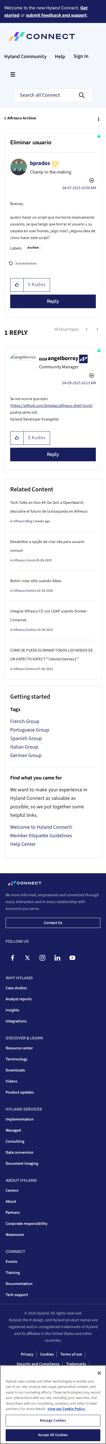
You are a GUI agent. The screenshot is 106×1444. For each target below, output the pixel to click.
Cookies (47, 1354)
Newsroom (15, 1235)
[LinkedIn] (57, 958)
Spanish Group (26, 738)
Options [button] (98, 118)
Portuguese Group (29, 729)
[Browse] (12, 74)
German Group (26, 755)
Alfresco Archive (21, 118)
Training (13, 1273)
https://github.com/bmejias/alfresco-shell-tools (51, 406)
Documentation (19, 1284)
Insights (12, 1010)
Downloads (15, 1070)
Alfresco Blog (23, 521)
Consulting (15, 1141)
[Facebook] (12, 958)
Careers (12, 1190)
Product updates (20, 1092)
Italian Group (24, 746)
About (11, 1201)
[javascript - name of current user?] (97, 329)
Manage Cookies (53, 1420)
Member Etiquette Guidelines (41, 835)
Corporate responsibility (26, 1224)
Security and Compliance (38, 1364)
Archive (33, 247)
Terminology (16, 1059)
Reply (53, 301)
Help (60, 56)
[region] (53, 1404)
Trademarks (76, 1364)
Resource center (19, 1048)
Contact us (53, 923)
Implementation (20, 1119)
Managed (13, 1130)
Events (11, 1262)
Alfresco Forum (24, 560)
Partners (13, 1212)
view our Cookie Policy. (66, 1408)
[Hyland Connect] (41, 36)
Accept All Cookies (53, 1434)
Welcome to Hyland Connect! (41, 827)
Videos (11, 1081)
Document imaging (22, 1163)
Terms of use (71, 1354)
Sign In (80, 56)
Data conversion (19, 1152)
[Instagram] (42, 958)
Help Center (23, 844)
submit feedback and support (56, 15)
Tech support (17, 1295)
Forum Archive (26, 263)
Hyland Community (25, 56)
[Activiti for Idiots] (87, 329)
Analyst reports (19, 999)
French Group (24, 721)
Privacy (27, 1354)
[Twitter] (27, 958)
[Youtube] (72, 958)
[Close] (99, 1373)
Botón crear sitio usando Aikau (36, 581)
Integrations (16, 1021)
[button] (17, 284)
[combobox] (53, 95)
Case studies (16, 988)
